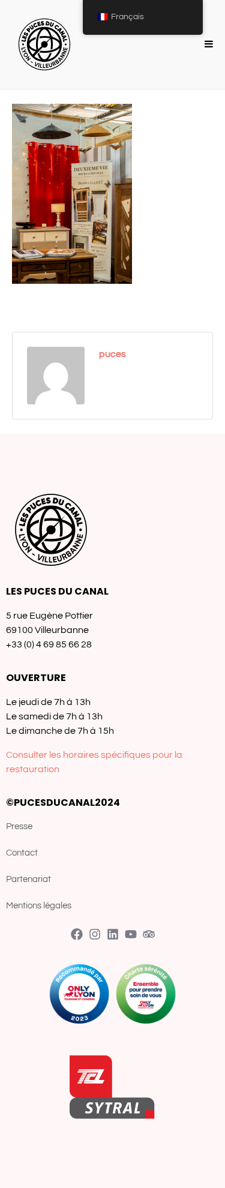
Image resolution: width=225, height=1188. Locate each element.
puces (112, 354)
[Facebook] (77, 934)
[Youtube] (131, 934)
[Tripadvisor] (149, 934)
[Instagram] (95, 934)
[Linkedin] (113, 934)
